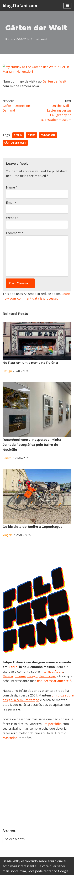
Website (12, 218)
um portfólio (52, 724)
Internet (46, 671)
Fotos (9, 39)
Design (7, 371)
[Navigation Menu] (67, 5)
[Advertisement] (37, 784)
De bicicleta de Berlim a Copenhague (32, 527)
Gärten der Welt (54, 81)
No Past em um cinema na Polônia (30, 363)
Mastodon (10, 738)
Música (8, 676)
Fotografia (48, 135)
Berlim (18, 135)
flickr (31, 135)
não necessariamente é (54, 681)
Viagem (7, 535)
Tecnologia (47, 676)
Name (11, 187)
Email (11, 202)
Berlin (12, 667)
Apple (59, 671)
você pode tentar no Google (48, 871)
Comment (14, 233)
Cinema (20, 676)
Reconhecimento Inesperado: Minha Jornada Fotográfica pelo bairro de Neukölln (32, 445)
